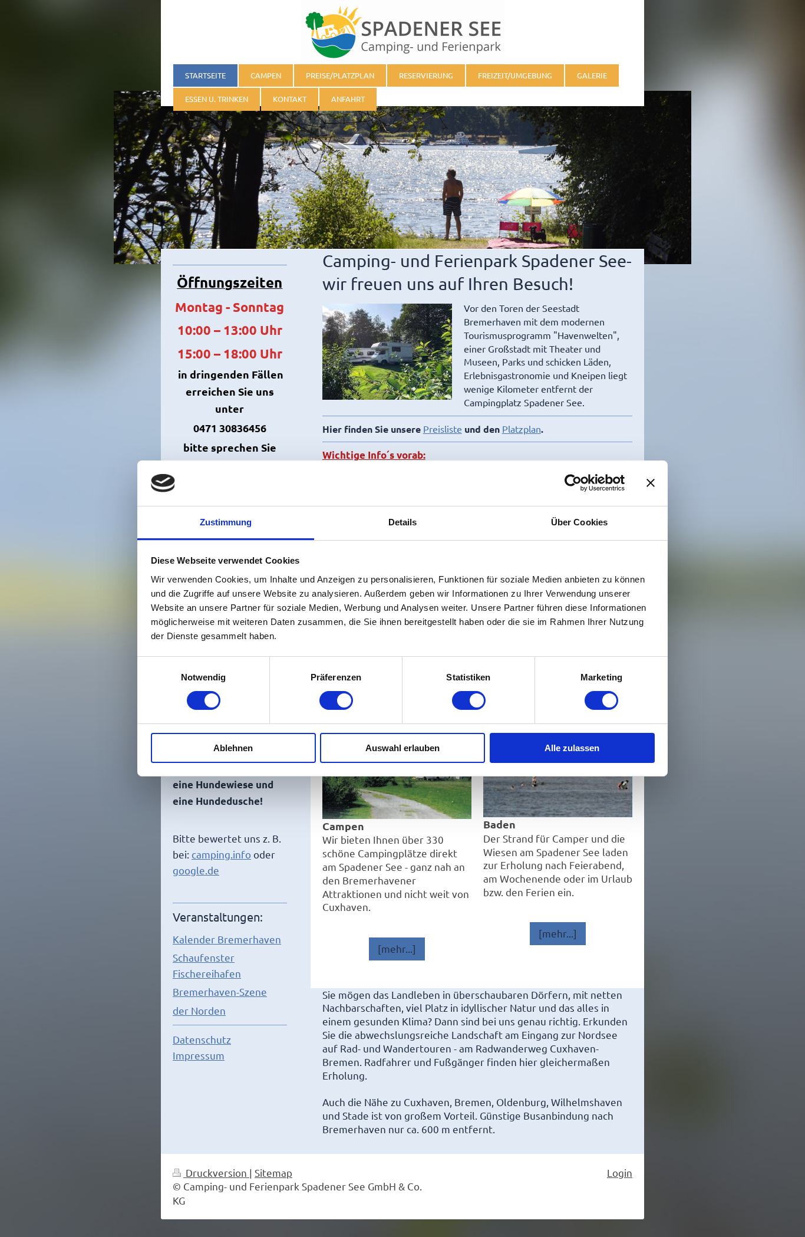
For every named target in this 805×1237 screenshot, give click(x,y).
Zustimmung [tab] (226, 522)
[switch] (336, 700)
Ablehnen (233, 748)
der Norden (199, 1010)
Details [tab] (402, 522)
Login (619, 1172)
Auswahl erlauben (402, 748)
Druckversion (216, 1172)
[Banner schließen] (650, 483)
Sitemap (273, 1172)
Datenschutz (202, 1039)
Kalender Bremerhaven (227, 939)
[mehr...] (397, 948)
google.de (196, 870)
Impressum (199, 1055)
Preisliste (442, 429)
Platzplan (521, 429)
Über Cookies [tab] (579, 522)
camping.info (221, 854)
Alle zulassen (572, 748)
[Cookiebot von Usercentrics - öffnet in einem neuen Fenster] (573, 483)
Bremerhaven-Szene (220, 991)
